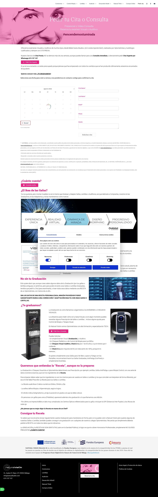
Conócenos (58, 3)
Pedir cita (140, 3)
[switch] (68, 260)
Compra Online (130, 3)
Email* (80, 104)
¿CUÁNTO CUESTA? (37, 430)
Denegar (52, 267)
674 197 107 (8, 478)
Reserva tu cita (90, 476)
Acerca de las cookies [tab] (106, 235)
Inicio (44, 465)
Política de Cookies (125, 469)
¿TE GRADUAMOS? (44, 74)
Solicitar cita (87, 135)
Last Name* (81, 96)
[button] (63, 3)
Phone (80, 114)
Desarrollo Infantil (104, 3)
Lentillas (82, 3)
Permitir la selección (79, 267)
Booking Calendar (27, 127)
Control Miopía (71, 3)
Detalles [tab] (79, 235)
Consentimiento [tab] (51, 235)
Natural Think (118, 3)
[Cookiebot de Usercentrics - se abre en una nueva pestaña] (110, 228)
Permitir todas (105, 267)
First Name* (81, 88)
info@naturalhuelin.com (12, 476)
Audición (91, 3)
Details (80, 122)
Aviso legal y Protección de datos (130, 465)
